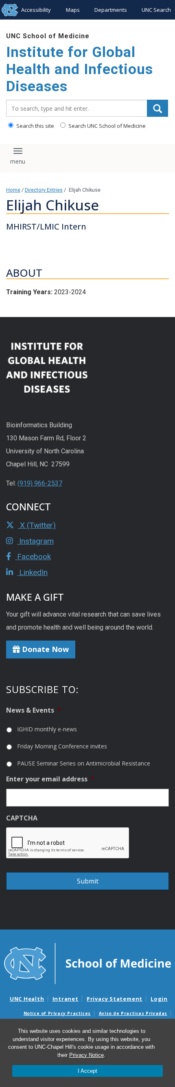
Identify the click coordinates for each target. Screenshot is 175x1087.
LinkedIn (32, 572)
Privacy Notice (86, 1055)
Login (159, 998)
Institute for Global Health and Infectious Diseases (79, 69)
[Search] (157, 108)
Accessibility (36, 9)
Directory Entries (44, 190)
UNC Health (27, 998)
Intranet (65, 998)
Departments (110, 9)
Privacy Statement (114, 998)
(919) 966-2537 (40, 483)
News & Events (33, 710)
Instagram (35, 541)
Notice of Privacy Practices (57, 1013)
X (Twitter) (37, 525)
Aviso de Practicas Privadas (133, 1013)
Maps (73, 9)
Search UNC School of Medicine (106, 125)
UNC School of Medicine (48, 36)
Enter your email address (50, 779)
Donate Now (44, 649)
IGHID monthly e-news (47, 729)
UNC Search (156, 9)
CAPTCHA (21, 818)
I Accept (87, 1071)
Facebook (33, 556)
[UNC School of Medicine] (87, 963)
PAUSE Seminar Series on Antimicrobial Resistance (83, 763)
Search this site (34, 125)
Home (13, 190)
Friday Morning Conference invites (62, 746)
